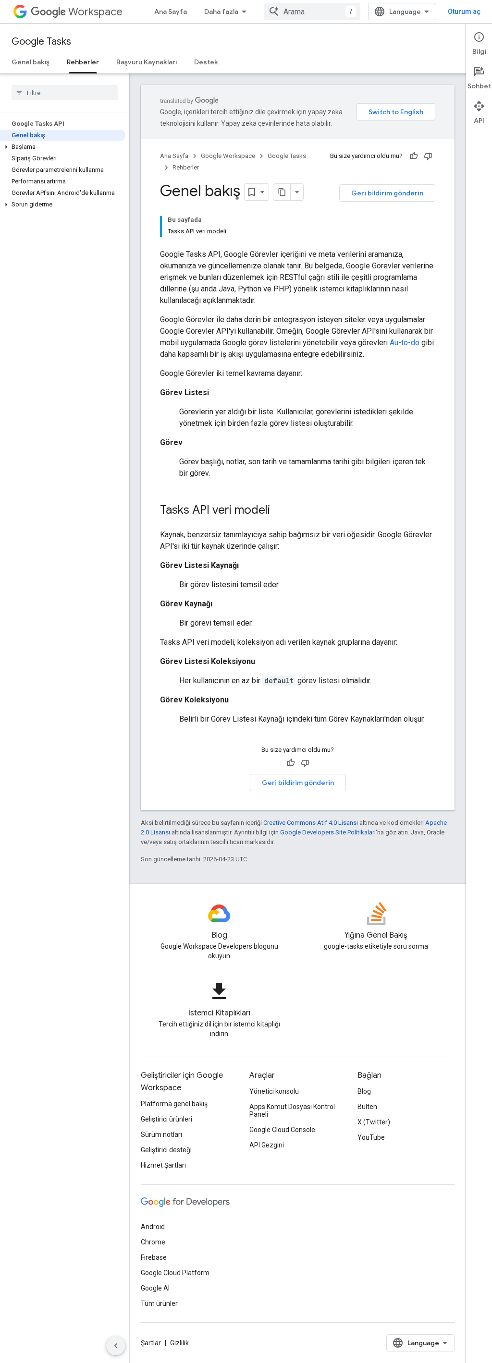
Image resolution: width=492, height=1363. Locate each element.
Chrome (153, 1242)
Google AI (155, 1288)
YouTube (371, 1137)
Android (153, 1226)
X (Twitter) (373, 1122)
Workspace (95, 11)
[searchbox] (65, 92)
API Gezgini (266, 1145)
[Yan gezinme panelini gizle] (115, 1345)
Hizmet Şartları (163, 1165)
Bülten (367, 1106)
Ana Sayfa (170, 11)
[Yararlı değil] (428, 156)
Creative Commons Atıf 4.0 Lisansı (310, 822)
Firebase (154, 1257)
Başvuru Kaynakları (146, 62)
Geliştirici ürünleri (166, 1119)
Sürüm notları (161, 1134)
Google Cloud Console (282, 1130)
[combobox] (312, 11)
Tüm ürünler (159, 1303)
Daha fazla (221, 11)
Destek (206, 62)
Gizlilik (179, 1343)
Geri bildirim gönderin (387, 193)
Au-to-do (404, 342)
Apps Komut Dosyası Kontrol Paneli (292, 1110)
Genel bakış (30, 62)
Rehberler (83, 62)
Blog (364, 1091)
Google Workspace (228, 155)
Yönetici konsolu (274, 1091)
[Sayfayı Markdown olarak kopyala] (282, 192)
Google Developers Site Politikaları (328, 832)
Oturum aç (464, 11)
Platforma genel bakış (174, 1104)
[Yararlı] (413, 156)
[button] (62, 147)
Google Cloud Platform (175, 1273)
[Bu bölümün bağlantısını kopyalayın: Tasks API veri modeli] (279, 511)
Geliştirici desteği (166, 1150)
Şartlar (151, 1343)
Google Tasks (41, 42)
